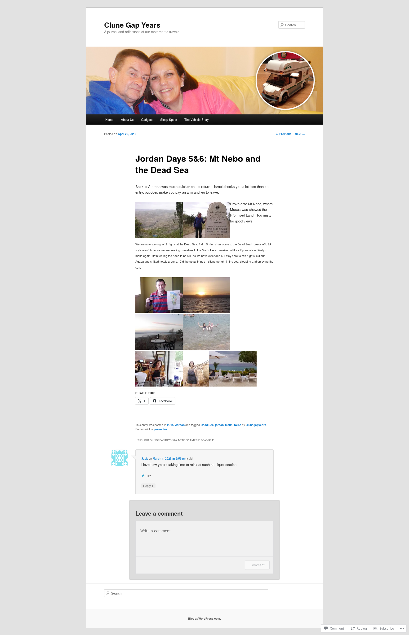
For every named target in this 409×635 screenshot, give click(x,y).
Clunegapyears (256, 425)
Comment (257, 565)
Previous (283, 134)
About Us (127, 119)
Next (300, 134)
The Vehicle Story (196, 119)
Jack (144, 458)
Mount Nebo (233, 425)
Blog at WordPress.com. (204, 618)
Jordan (180, 425)
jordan (219, 425)
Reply (148, 485)
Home (109, 119)
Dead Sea (207, 425)
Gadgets (147, 119)
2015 (170, 425)
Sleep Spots (168, 119)
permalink (160, 429)
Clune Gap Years (132, 25)
